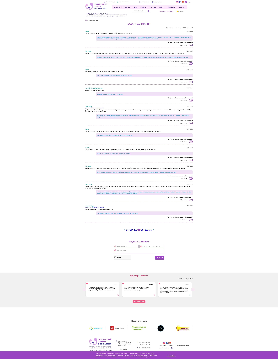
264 (142, 230)
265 (146, 230)
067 (157, 2)
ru (188, 2)
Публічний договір (183, 345)
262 (135, 230)
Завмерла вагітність (98, 108)
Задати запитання (124, 2)
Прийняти (171, 355)
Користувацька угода (144, 357)
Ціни (135, 7)
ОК (191, 45)
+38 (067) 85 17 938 (144, 344)
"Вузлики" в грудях (97, 207)
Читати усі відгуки (185, 278)
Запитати (160, 257)
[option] (102, 289)
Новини (162, 7)
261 (131, 230)
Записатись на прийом (166, 11)
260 (128, 230)
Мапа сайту (123, 349)
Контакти (171, 7)
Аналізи (143, 7)
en (189, 2)
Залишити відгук (110, 2)
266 (150, 230)
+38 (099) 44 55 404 (144, 342)
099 (145, 2)
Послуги (117, 7)
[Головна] (86, 19)
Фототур (153, 7)
